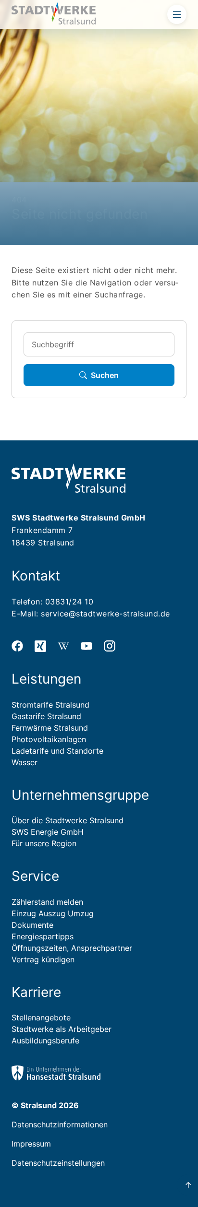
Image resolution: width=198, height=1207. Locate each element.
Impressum (31, 1143)
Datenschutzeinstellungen (58, 1163)
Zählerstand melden (47, 902)
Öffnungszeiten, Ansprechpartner (72, 948)
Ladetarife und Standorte (57, 751)
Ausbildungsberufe (45, 1040)
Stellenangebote (41, 1017)
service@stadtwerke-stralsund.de (105, 613)
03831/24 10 (69, 601)
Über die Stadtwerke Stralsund (68, 820)
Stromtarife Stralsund (50, 705)
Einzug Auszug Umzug (53, 913)
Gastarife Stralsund (46, 716)
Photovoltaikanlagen (49, 739)
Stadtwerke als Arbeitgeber (61, 1029)
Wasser (24, 762)
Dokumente (32, 925)
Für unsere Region (44, 843)
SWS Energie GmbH (48, 832)
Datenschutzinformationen (60, 1124)
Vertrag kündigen (43, 959)
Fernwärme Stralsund (50, 728)
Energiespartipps (43, 936)
